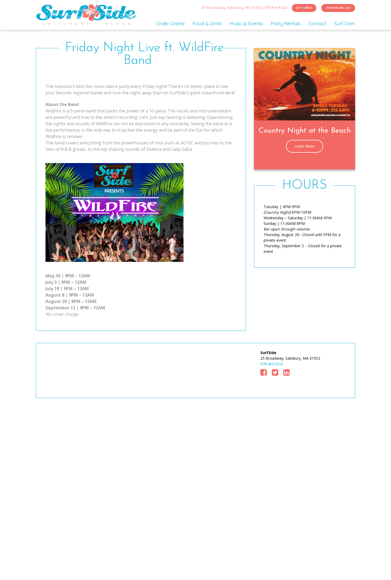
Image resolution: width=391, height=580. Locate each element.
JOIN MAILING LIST (338, 8)
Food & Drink (207, 24)
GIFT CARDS (304, 8)
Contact (317, 24)
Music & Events (246, 24)
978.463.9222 (275, 7)
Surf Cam (344, 24)
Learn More (304, 146)
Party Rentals (286, 24)
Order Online (170, 24)
